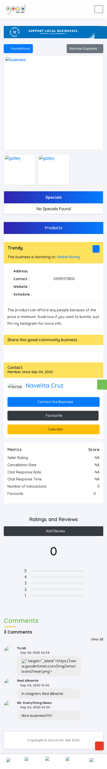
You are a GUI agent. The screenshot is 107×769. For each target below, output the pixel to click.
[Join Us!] (86, 9)
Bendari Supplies (84, 48)
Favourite (53, 415)
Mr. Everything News (34, 702)
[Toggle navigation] (98, 9)
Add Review (55, 531)
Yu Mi (21, 648)
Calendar (55, 429)
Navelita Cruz (44, 385)
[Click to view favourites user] (98, 493)
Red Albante (27, 680)
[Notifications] (62, 9)
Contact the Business (55, 402)
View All (97, 639)
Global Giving (68, 256)
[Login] (74, 9)
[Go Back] (99, 746)
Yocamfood (19, 48)
